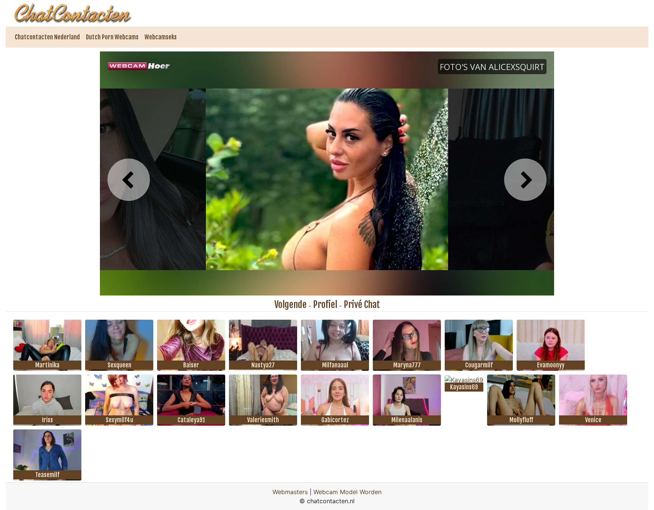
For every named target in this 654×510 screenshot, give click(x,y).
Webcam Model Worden (347, 492)
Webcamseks (161, 37)
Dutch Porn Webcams (112, 37)
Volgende (290, 304)
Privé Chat (362, 304)
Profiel (325, 304)
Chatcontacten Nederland (47, 37)
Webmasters (290, 492)
